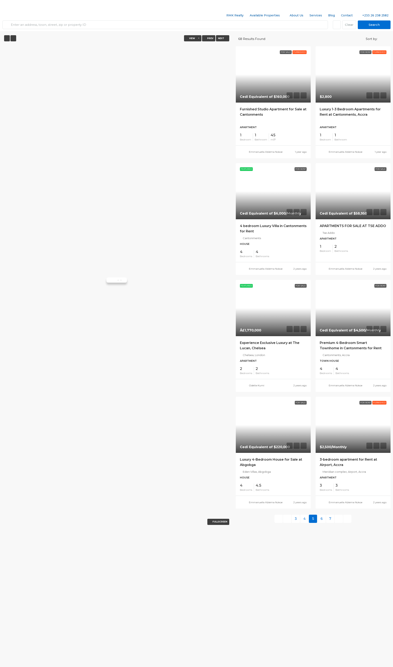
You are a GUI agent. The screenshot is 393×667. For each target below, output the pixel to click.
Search (374, 25)
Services (315, 15)
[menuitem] (373, 15)
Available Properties (265, 15)
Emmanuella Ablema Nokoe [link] (265, 151)
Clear (349, 25)
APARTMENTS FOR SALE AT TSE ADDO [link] (353, 226)
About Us (296, 15)
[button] (380, 38)
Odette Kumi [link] (256, 385)
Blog (331, 15)
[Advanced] (337, 24)
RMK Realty (235, 15)
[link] (273, 74)
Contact (347, 15)
